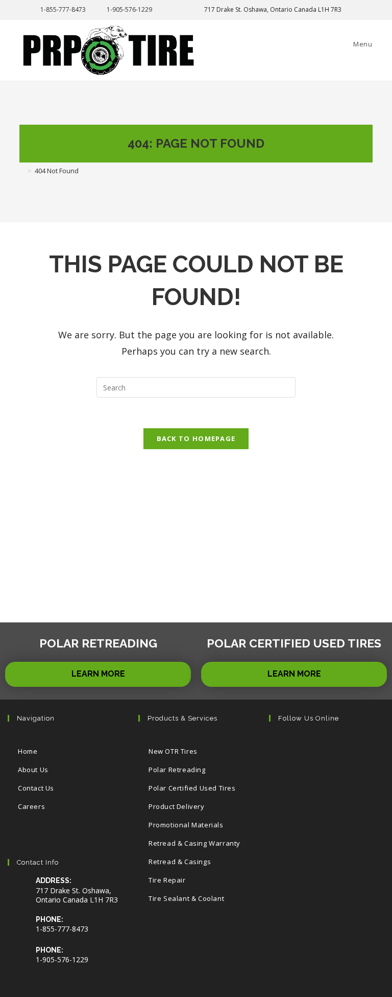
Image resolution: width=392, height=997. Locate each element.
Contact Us (36, 788)
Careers (31, 806)
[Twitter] (285, 747)
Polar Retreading (177, 769)
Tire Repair (167, 880)
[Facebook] (316, 747)
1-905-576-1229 (129, 9)
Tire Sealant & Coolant (186, 898)
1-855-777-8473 (63, 9)
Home (27, 751)
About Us (33, 769)
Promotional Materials (186, 824)
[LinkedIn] (285, 778)
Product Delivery (177, 806)
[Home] (21, 170)
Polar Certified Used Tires (192, 788)
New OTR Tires (173, 751)
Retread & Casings (180, 861)
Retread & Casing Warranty (194, 843)
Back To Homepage (196, 438)
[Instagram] (347, 747)
